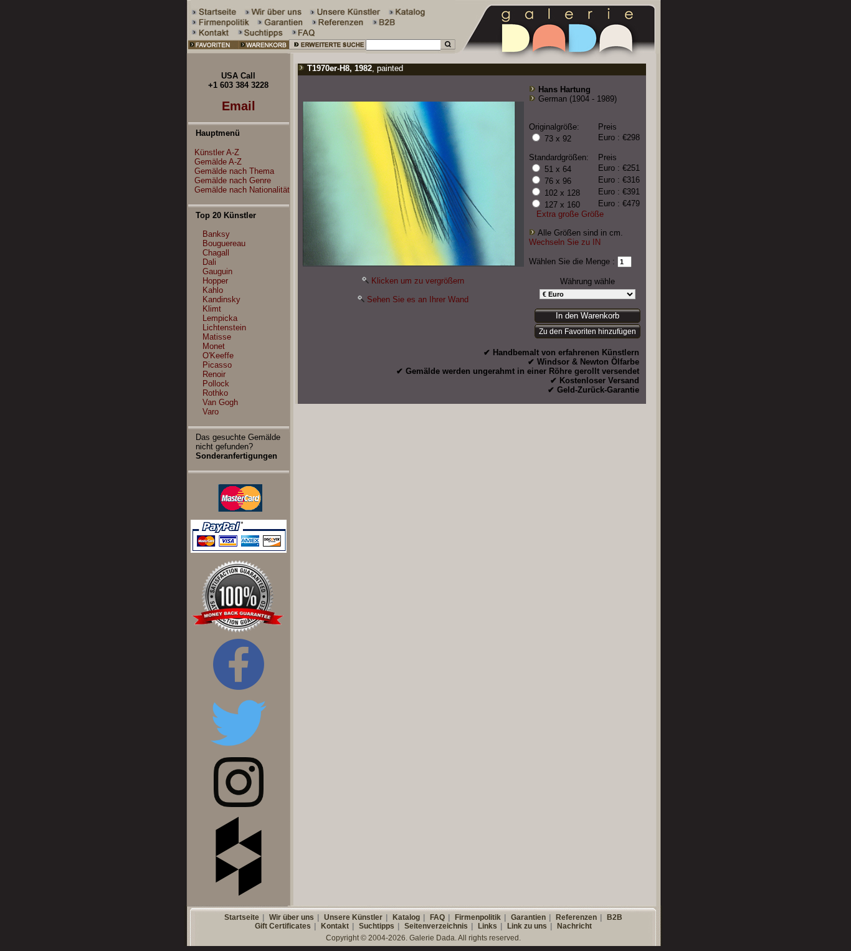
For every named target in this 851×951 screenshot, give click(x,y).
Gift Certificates (283, 926)
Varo (210, 411)
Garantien (528, 917)
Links (487, 926)
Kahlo (212, 290)
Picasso (217, 365)
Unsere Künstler (353, 917)
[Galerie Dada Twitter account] (239, 748)
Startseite (241, 917)
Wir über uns (291, 917)
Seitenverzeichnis (436, 926)
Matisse (216, 337)
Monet (213, 346)
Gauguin (217, 271)
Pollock (215, 383)
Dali (209, 262)
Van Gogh (220, 402)
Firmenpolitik (478, 917)
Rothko (215, 393)
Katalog (406, 917)
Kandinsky (221, 299)
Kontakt (335, 926)
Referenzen (576, 917)
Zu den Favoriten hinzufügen (587, 331)
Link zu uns (527, 926)
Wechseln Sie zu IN (565, 242)
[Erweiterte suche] (327, 50)
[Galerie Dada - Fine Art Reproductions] (558, 50)
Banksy (216, 234)
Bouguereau (223, 243)
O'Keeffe (218, 355)
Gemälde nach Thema (234, 171)
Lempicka (219, 318)
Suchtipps (376, 926)
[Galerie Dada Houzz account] (238, 893)
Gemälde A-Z (218, 161)
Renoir (214, 374)
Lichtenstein (224, 327)
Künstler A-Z (216, 152)
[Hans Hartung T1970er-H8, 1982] (413, 264)
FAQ (437, 917)
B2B (614, 917)
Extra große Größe (570, 214)
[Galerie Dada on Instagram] (239, 804)
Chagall (215, 252)
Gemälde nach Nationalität (242, 189)
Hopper (215, 280)
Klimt (211, 308)
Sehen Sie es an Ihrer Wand (417, 299)
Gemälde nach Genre (232, 180)
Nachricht (574, 926)
